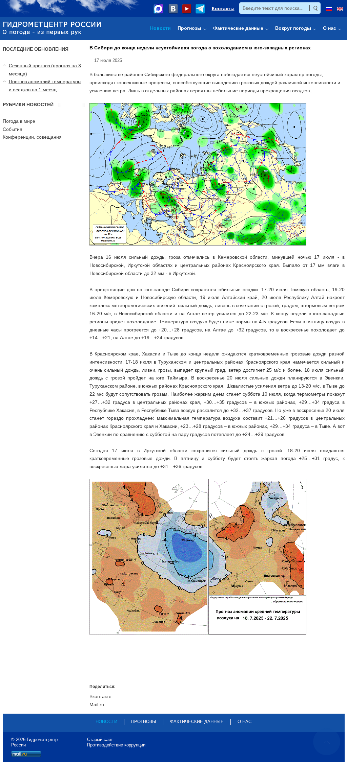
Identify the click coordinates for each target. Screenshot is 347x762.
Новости (106, 721)
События (12, 129)
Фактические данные (197, 721)
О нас (244, 721)
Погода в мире (19, 121)
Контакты (223, 8)
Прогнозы (143, 721)
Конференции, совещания (32, 137)
